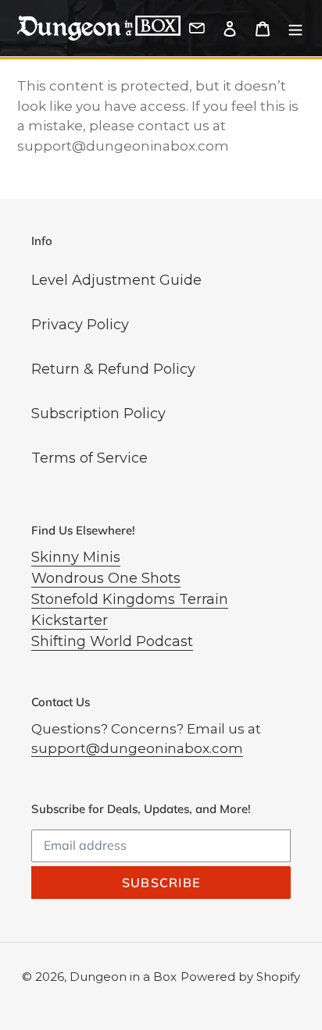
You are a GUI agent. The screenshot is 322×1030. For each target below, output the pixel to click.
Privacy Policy (80, 324)
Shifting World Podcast (112, 641)
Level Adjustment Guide (116, 280)
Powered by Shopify (240, 976)
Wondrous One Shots (106, 578)
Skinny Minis (75, 557)
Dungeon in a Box (123, 976)
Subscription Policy (98, 413)
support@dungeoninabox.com (137, 748)
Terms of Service (89, 458)
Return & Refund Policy (113, 369)
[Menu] (295, 28)
